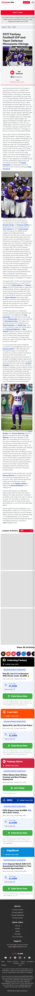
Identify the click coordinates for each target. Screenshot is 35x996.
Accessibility (30, 961)
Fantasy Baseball (17, 912)
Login (20, 965)
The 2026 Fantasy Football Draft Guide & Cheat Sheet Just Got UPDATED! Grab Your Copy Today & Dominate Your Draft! (18, 19)
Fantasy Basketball (17, 915)
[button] (32, 2)
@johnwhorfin (17, 77)
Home (4, 27)
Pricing (17, 926)
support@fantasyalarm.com (17, 946)
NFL (9, 27)
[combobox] (26, 530)
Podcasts (17, 934)
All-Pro (26, 2)
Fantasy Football (17, 910)
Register (3, 965)
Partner (9, 961)
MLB (14, 27)
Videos (17, 931)
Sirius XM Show (17, 937)
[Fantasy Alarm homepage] (7, 2)
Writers (17, 928)
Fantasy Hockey (17, 918)
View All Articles (25, 647)
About (3, 961)
